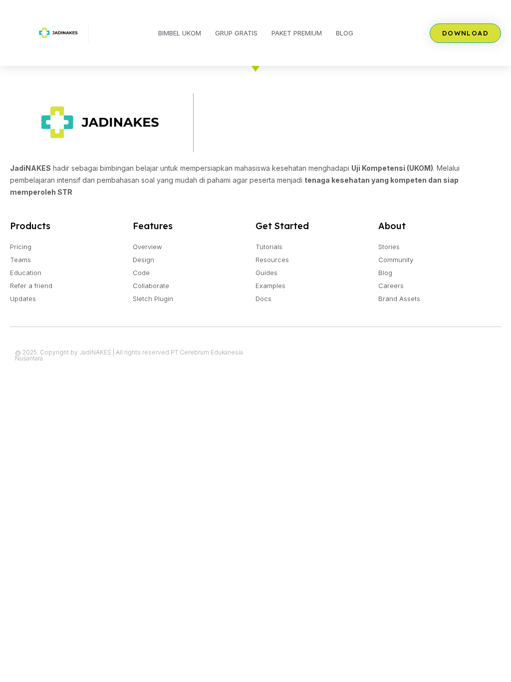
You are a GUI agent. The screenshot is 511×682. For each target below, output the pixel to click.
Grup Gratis (236, 33)
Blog (344, 33)
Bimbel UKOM (179, 33)
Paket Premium (296, 33)
